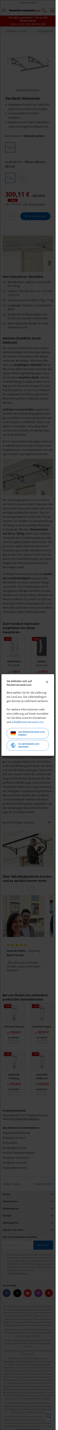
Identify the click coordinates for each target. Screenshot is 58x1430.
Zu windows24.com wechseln (28, 745)
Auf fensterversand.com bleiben (31, 733)
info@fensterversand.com (27, 722)
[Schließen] (47, 682)
